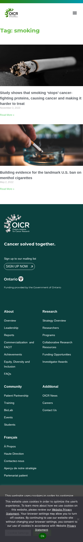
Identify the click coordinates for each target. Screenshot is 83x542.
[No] (78, 519)
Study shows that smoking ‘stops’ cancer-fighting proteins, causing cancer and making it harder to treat (40, 98)
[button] (75, 12)
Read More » (7, 115)
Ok (42, 536)
